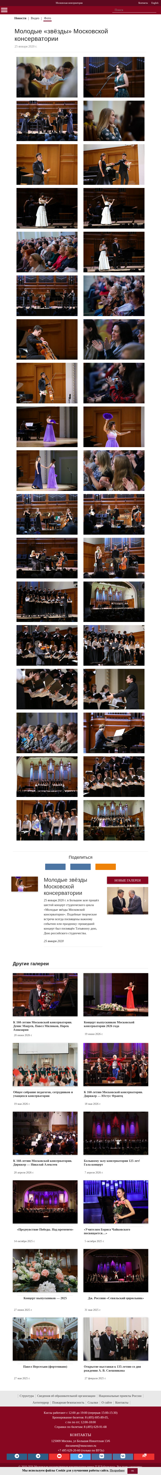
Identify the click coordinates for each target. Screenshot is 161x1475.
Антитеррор (41, 1402)
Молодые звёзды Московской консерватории (65, 886)
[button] (110, 900)
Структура (27, 1396)
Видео (35, 18)
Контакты (121, 1402)
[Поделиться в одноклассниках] (105, 867)
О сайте (107, 1402)
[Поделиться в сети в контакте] (55, 867)
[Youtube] (59, 1457)
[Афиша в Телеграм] (144, 1457)
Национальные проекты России (120, 1396)
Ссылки (93, 1402)
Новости (20, 18)
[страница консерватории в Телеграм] (17, 1457)
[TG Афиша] (38, 1457)
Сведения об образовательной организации (66, 1396)
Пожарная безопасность (68, 1402)
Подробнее (117, 1470)
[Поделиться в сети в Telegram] (80, 867)
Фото (47, 18)
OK (132, 1471)
